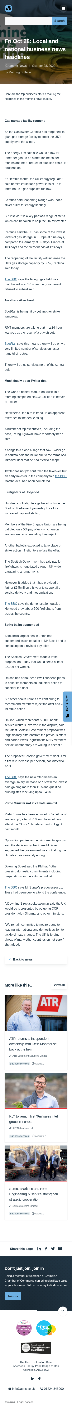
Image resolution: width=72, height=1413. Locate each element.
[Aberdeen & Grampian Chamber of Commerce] (9, 8)
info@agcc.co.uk (23, 1388)
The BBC (11, 279)
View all (59, 985)
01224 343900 (53, 1388)
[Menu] (63, 9)
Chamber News (16, 65)
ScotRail (10, 343)
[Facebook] (39, 1378)
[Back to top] (62, 1311)
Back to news (22, 959)
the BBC (61, 476)
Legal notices (25, 1401)
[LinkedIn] (33, 1378)
